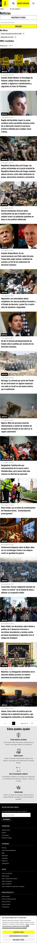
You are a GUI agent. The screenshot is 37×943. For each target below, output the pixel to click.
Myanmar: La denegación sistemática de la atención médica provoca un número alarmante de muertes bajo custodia (18, 674)
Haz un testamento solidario (9, 878)
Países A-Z (5, 861)
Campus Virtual (6, 901)
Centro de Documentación (9, 899)
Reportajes (5, 855)
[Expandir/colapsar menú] (33, 3)
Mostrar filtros (18, 17)
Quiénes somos (6, 830)
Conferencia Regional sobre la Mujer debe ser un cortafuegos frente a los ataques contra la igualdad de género (17, 550)
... (6, 9)
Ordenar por (3, 46)
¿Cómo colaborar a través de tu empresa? (13, 886)
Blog (3, 853)
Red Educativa (6, 896)
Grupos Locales (6, 904)
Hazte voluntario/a (7, 881)
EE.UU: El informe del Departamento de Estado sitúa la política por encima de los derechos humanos (17, 344)
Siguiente (23, 723)
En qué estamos (15, 9)
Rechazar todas (18, 940)
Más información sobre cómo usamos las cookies (15, 926)
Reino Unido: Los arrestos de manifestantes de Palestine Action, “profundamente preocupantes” (18, 510)
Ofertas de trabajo (7, 838)
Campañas (5, 858)
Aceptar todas (18, 932)
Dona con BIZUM (6, 884)
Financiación (5, 835)
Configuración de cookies (18, 936)
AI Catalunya (5, 907)
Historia (4, 832)
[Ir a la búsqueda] (13, 3)
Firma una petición (7, 873)
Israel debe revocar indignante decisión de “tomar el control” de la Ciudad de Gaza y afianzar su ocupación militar (18, 589)
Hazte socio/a (23, 3)
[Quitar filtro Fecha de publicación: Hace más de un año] (23, 33)
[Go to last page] (32, 723)
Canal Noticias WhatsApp (9, 850)
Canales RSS (5, 863)
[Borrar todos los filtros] (15, 37)
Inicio (2, 9)
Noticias (4, 847)
